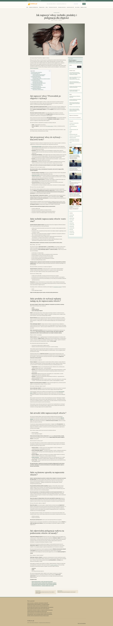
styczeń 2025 (71, 231)
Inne (70, 127)
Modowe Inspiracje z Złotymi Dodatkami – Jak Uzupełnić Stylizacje (38, 604)
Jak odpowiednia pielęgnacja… (36, 88)
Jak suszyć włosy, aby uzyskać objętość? (38, 75)
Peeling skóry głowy (35, 175)
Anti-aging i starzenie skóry (62, 7)
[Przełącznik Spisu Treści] (49, 71)
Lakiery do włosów (35, 457)
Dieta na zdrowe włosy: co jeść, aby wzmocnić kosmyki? (42, 581)
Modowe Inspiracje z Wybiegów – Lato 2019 (75, 206)
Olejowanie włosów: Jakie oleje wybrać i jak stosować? (66, 592)
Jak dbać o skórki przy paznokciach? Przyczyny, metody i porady (38, 615)
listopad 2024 (71, 234)
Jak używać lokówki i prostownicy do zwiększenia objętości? (41, 78)
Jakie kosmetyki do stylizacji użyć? (38, 85)
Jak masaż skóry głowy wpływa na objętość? (39, 87)
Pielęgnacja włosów (42, 7)
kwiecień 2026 (71, 218)
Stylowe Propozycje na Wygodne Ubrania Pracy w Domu (74, 168)
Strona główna (83, 0)
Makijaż (47, 7)
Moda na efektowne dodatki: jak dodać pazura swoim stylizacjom (38, 608)
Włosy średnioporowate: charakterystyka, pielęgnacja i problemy (44, 582)
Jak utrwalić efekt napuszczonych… (36, 84)
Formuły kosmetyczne (73, 126)
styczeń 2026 (71, 223)
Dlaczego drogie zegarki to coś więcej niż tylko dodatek (74, 90)
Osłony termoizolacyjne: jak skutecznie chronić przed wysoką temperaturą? (74, 82)
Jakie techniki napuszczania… (36, 76)
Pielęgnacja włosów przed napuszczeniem (39, 74)
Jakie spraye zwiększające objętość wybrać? (39, 82)
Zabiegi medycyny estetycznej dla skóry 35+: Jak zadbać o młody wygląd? (45, 592)
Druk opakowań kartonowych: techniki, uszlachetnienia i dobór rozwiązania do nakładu (74, 73)
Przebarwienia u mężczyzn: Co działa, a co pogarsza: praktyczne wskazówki (40, 610)
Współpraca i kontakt (84, 7)
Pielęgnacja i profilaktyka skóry (33, 7)
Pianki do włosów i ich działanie (37, 80)
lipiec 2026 (71, 216)
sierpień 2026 (71, 214)
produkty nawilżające (54, 564)
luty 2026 (70, 221)
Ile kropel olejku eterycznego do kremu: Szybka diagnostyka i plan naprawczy (40, 607)
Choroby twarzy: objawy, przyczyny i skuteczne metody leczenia (38, 605)
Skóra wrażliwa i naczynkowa (74, 140)
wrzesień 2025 (71, 227)
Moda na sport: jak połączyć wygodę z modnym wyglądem (74, 155)
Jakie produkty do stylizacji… (35, 79)
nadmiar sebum (50, 126)
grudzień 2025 (71, 224)
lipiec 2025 (71, 229)
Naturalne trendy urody (73, 134)
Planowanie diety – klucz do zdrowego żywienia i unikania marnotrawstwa (39, 614)
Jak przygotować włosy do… (35, 73)
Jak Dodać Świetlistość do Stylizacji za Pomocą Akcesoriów (75, 100)
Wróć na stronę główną (82, 623)
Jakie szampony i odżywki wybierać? (38, 89)
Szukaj (70, 65)
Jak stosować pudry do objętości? (38, 81)
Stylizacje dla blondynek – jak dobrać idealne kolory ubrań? (43, 585)
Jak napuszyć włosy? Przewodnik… (36, 72)
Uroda (70, 142)
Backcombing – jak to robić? (37, 77)
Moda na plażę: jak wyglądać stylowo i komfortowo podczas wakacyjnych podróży (74, 109)
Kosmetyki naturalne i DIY (70, 7)
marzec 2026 (71, 219)
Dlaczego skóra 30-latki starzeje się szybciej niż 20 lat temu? (75, 87)
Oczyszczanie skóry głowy (37, 146)
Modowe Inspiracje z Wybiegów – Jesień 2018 (75, 97)
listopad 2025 (71, 226)
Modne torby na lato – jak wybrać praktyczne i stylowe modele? (75, 194)
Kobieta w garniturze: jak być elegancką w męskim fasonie (37, 611)
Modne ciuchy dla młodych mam (74, 106)
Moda (27, 7)
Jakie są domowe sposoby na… (36, 86)
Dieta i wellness (77, 7)
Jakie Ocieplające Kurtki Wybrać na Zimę (75, 181)
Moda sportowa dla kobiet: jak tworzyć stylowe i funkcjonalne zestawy (74, 103)
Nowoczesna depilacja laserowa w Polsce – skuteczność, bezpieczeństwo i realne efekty (75, 78)
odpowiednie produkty (57, 286)
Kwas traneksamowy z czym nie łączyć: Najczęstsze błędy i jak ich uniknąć (39, 612)
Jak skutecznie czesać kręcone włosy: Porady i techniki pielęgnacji (44, 584)
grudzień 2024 (71, 232)
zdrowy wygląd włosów (34, 68)
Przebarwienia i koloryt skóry (53, 7)
